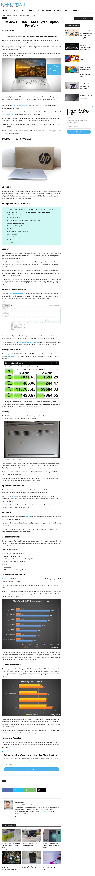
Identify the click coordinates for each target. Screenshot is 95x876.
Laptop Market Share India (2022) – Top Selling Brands (85, 86)
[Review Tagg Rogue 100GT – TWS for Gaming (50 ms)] (31, 857)
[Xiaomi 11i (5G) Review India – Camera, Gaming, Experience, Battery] (52, 835)
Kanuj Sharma (10, 30)
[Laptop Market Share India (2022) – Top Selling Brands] (72, 85)
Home (3, 15)
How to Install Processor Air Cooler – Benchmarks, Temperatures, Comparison (10, 867)
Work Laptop (18, 781)
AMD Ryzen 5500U (16, 293)
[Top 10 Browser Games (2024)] (72, 58)
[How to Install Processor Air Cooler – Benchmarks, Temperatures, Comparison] (11, 857)
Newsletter (20, 813)
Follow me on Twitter (45, 811)
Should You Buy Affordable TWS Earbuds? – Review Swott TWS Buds (11, 845)
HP (12, 781)
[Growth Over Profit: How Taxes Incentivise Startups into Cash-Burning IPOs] (72, 32)
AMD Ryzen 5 (6, 579)
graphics (38, 669)
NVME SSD (30, 406)
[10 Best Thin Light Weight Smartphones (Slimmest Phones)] (72, 46)
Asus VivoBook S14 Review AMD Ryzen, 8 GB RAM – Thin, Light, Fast (52, 867)
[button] (91, 10)
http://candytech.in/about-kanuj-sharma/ (25, 804)
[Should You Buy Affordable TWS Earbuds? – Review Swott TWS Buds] (11, 835)
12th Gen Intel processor (20, 106)
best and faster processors (29, 342)
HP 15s (10, 114)
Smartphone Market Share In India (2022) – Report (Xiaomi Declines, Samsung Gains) (86, 72)
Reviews (8, 15)
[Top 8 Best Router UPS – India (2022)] (72, 97)
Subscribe (31, 769)
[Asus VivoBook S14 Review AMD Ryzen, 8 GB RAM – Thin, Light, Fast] (52, 857)
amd (8, 781)
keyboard (28, 517)
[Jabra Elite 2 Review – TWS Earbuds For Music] (31, 835)
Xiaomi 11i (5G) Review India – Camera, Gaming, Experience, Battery (51, 845)
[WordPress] (15, 816)
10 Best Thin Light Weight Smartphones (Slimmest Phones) (85, 47)
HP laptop (15, 496)
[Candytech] (13, 5)
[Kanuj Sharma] (3, 31)
